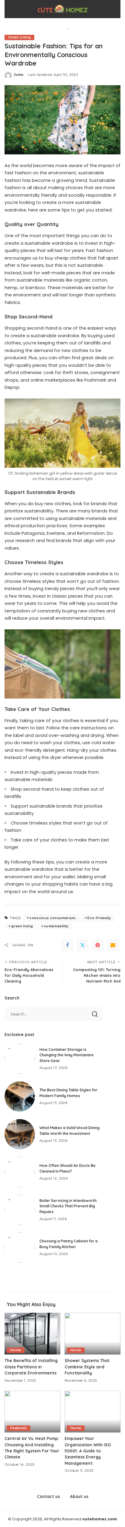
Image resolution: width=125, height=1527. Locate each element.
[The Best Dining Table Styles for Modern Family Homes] (20, 1096)
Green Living (19, 37)
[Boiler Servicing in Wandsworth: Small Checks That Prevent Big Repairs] (20, 1210)
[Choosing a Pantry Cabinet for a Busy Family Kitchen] (20, 1247)
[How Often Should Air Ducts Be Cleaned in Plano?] (20, 1172)
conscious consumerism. (52, 918)
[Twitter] (82, 945)
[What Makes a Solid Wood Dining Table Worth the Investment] (20, 1134)
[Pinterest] (98, 945)
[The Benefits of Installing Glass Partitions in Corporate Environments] (32, 1333)
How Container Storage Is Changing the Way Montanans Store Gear (66, 1055)
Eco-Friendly (99, 918)
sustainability (56, 926)
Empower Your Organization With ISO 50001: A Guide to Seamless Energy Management (88, 1451)
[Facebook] (67, 945)
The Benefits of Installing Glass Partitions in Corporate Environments (31, 1366)
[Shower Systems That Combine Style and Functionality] (92, 1333)
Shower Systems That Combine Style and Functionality (87, 1366)
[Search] (112, 9)
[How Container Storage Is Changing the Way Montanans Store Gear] (20, 1059)
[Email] (113, 945)
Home (15, 1350)
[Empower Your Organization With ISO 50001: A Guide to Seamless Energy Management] (92, 1411)
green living (22, 926)
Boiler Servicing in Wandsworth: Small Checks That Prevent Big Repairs (68, 1206)
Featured (18, 1428)
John (18, 75)
